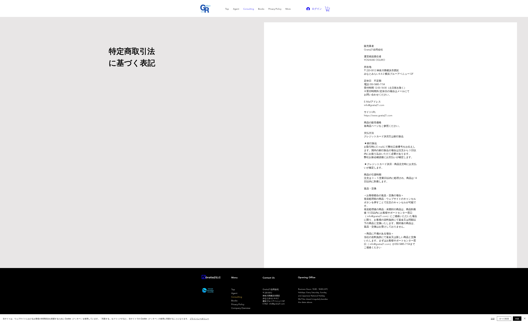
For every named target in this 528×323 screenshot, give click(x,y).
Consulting (236, 297)
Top (233, 289)
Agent (234, 293)
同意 (517, 318)
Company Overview (240, 308)
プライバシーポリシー (199, 318)
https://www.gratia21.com (378, 115)
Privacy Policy (237, 304)
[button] (328, 9)
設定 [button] (493, 318)
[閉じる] (524, 318)
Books (234, 300)
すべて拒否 (504, 318)
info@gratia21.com (374, 105)
